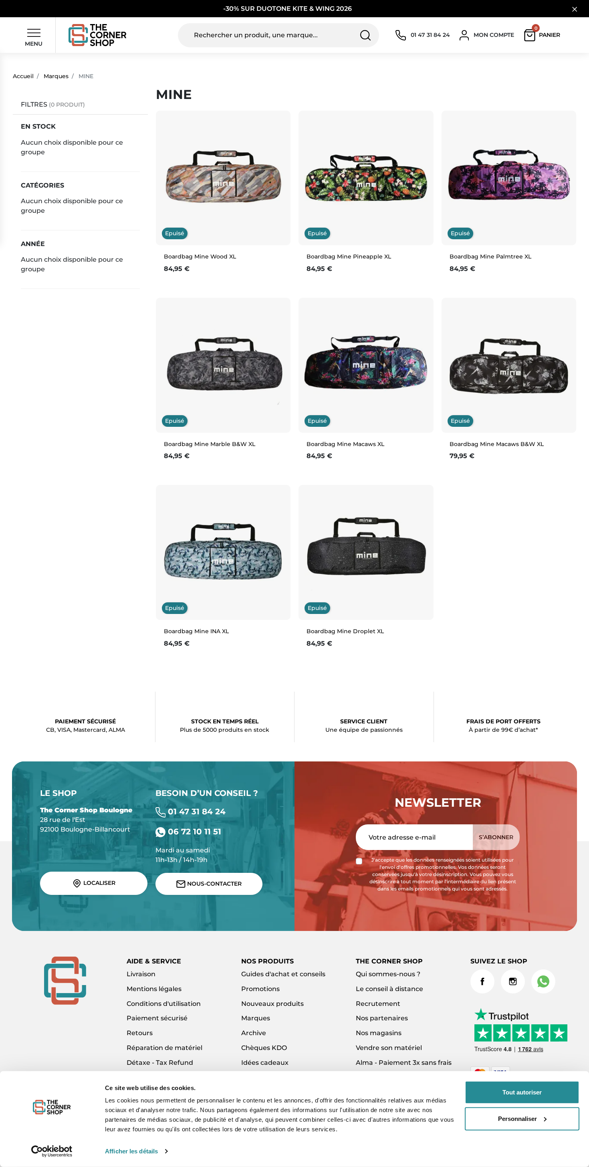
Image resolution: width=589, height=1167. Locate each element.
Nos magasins (378, 1033)
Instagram (513, 981)
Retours (140, 1033)
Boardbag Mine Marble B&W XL (209, 444)
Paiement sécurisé (157, 1018)
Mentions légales (154, 989)
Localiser (98, 882)
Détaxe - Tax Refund (160, 1062)
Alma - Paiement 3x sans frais (404, 1062)
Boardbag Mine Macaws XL (345, 444)
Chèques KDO (264, 1048)
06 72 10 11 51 (193, 831)
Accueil (23, 76)
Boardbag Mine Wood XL (200, 256)
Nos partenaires (382, 1018)
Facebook (482, 981)
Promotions (260, 989)
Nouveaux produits (272, 1003)
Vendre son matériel (389, 1048)
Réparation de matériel (164, 1048)
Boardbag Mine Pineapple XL (349, 256)
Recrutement (378, 1003)
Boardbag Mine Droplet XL (345, 631)
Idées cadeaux (264, 1062)
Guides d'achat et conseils (283, 974)
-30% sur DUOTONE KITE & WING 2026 (288, 8)
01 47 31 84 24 (195, 811)
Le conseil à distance (389, 989)
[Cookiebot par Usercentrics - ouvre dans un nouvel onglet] (52, 1151)
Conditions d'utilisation (164, 1003)
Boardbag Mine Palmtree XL (490, 256)
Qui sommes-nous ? (388, 974)
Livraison (141, 974)
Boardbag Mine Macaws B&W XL (497, 444)
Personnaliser (517, 1118)
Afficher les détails (131, 1151)
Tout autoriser (522, 1092)
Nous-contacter (214, 883)
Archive (253, 1033)
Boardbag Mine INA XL (196, 631)
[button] (544, 35)
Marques (56, 76)
